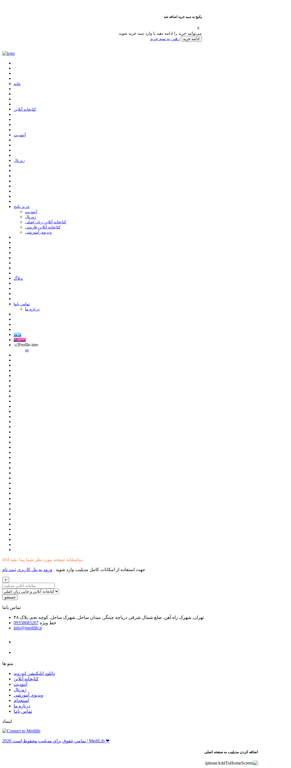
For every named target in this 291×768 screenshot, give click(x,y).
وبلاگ (18, 278)
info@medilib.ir (28, 627)
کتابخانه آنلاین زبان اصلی (45, 222)
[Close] (198, 28)
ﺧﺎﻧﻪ (17, 84)
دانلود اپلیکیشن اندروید (34, 673)
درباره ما (32, 309)
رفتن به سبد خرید (165, 38)
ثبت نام (20, 340)
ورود (17, 335)
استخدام (21, 700)
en (27, 350)
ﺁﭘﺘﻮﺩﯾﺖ (20, 135)
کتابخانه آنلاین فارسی (43, 227)
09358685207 (26, 622)
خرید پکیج (22, 207)
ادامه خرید (191, 39)
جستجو (10, 597)
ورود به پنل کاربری (34, 569)
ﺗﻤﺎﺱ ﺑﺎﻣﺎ (22, 304)
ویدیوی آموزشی (38, 232)
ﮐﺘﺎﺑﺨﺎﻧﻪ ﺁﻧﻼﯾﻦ (25, 109)
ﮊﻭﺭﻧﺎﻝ (19, 160)
